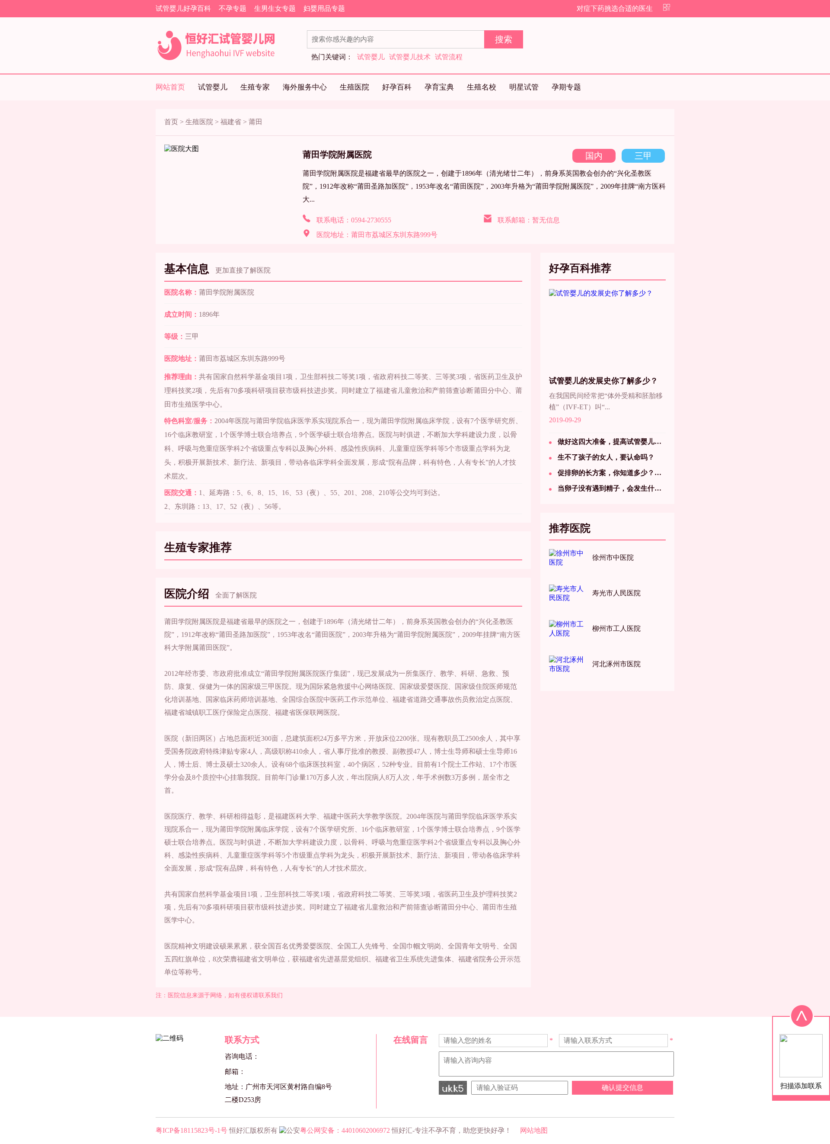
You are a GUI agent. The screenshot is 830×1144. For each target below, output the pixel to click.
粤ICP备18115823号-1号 (191, 1130)
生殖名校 (481, 87)
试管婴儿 (371, 57)
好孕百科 (397, 87)
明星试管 (524, 87)
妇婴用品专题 (324, 8)
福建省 (230, 121)
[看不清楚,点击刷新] (453, 1088)
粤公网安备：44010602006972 (345, 1130)
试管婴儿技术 (410, 57)
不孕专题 (232, 8)
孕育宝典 (439, 87)
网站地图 (534, 1130)
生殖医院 (354, 87)
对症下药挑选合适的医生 (615, 8)
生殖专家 (255, 87)
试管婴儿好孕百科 (183, 8)
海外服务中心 (305, 87)
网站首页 (170, 87)
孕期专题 (566, 87)
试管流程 (449, 57)
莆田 (255, 121)
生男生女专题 (275, 8)
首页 (171, 121)
